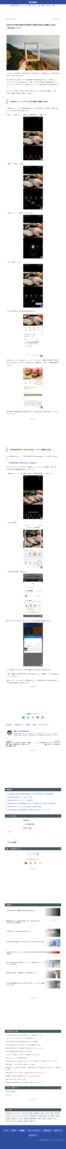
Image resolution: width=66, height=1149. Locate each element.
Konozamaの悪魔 (10, 1091)
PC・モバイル (14, 5)
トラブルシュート (11, 1116)
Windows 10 (34, 1116)
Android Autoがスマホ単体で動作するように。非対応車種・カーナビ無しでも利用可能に (32, 803)
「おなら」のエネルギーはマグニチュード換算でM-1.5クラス (21, 1038)
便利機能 (21, 1130)
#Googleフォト (19, 724)
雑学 (54, 5)
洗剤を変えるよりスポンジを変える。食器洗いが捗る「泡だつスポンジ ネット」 (26, 1072)
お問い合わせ (47, 1130)
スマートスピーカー (11, 1121)
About (14, 1130)
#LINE (27, 724)
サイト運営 (51, 1116)
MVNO (26, 1121)
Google (8, 1118)
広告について (58, 1130)
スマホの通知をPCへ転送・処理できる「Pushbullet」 (19, 1051)
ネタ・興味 (28, 5)
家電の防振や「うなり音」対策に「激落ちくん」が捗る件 (20, 1064)
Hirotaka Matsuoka (23, 731)
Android (8, 1113)
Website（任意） (27, 828)
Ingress (50, 1118)
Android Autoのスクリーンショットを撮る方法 (20, 800)
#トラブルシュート (44, 724)
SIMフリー (33, 1121)
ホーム (6, 1130)
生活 (42, 1113)
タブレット (26, 1116)
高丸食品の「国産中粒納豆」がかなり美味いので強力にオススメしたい (24, 1082)
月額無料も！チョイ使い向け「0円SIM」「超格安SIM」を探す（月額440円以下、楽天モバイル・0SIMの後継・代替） (18, 744)
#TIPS (34, 724)
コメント (9, 831)
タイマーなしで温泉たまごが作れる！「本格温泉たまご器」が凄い (23, 1054)
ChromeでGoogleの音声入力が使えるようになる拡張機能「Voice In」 (23, 1045)
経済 (39, 5)
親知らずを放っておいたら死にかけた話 (16, 1079)
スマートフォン (16, 1113)
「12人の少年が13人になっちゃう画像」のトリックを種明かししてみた (24, 1035)
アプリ (19, 1116)
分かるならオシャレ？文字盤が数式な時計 (16, 1058)
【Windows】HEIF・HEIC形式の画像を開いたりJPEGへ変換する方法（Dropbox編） (31, 794)
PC (52, 1113)
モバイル (25, 1113)
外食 (39, 1118)
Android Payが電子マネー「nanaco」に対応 (20, 797)
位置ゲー (14, 1118)
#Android (9, 724)
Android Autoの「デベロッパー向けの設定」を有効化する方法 (24, 806)
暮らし (34, 5)
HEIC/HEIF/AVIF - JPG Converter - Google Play (23, 463)
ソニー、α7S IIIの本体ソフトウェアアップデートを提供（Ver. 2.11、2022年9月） (47, 743)
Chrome (20, 1121)
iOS (45, 1116)
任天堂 (44, 1118)
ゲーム (21, 5)
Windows (37, 1113)
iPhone (57, 1113)
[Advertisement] (33, 11)
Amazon (26, 1118)
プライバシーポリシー (34, 1130)
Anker (58, 1116)
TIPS (31, 1113)
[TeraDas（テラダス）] (33, 2)
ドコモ (20, 1118)
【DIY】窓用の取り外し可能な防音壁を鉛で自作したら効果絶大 (22, 1041)
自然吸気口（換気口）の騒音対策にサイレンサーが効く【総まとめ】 (23, 1076)
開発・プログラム (46, 5)
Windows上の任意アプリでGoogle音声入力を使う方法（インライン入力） (24, 1048)
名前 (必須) (26, 820)
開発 (41, 1116)
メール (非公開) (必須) (28, 824)
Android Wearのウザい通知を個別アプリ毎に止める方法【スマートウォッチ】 (29, 809)
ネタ (55, 1118)
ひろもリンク (9, 1095)
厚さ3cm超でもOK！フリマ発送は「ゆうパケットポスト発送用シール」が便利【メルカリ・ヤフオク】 (32, 1061)
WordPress (33, 1118)
